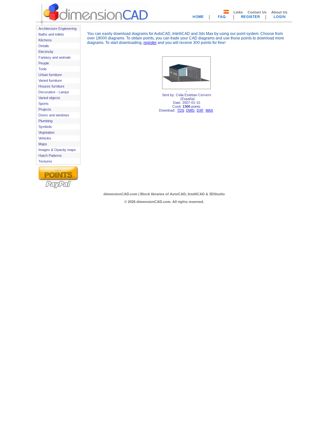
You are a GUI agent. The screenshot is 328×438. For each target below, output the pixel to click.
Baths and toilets (51, 34)
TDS (180, 110)
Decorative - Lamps (53, 92)
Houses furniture (51, 86)
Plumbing (45, 121)
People (43, 63)
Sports (43, 103)
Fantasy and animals (54, 57)
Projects (44, 109)
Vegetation (46, 132)
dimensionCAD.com (120, 194)
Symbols (45, 127)
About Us (279, 12)
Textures (45, 161)
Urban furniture (50, 75)
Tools (42, 69)
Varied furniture (50, 80)
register (150, 42)
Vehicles (44, 138)
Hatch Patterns (50, 155)
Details (43, 46)
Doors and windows (53, 115)
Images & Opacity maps (57, 150)
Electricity (45, 52)
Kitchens (45, 40)
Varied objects (49, 98)
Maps (42, 144)
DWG (190, 110)
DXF (200, 110)
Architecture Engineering (57, 28)
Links (238, 12)
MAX (209, 110)
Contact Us (257, 12)
